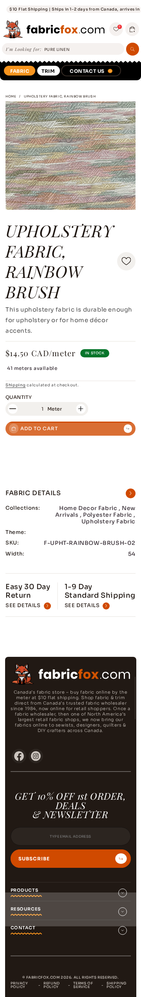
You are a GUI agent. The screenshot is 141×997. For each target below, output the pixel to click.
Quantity (18, 397)
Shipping (15, 385)
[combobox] (82, 49)
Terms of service (83, 985)
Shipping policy (117, 985)
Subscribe (34, 859)
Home (10, 96)
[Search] (132, 49)
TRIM (48, 71)
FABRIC (20, 71)
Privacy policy (19, 985)
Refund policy (51, 985)
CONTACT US (87, 71)
